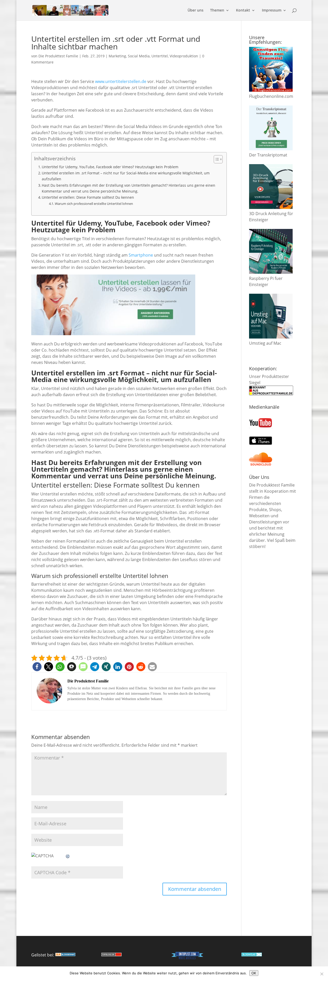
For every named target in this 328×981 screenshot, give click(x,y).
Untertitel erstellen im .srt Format (88, 372)
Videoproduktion (184, 56)
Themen (217, 10)
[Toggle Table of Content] (215, 159)
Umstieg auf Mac (265, 343)
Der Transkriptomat (268, 155)
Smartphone (141, 255)
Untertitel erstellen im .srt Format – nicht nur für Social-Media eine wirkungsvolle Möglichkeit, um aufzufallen (126, 176)
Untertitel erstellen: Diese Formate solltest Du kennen (88, 197)
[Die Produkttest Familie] (65, 955)
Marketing (117, 56)
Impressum (271, 10)
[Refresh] (68, 856)
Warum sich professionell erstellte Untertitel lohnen (94, 203)
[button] (37, 666)
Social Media (139, 56)
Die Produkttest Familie (58, 56)
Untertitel (159, 56)
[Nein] (321, 973)
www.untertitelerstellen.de (120, 81)
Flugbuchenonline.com (271, 96)
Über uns (195, 10)
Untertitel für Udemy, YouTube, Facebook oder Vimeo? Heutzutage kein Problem (110, 166)
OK (253, 973)
